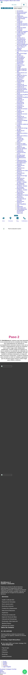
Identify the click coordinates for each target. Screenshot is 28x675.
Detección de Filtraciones (8, 610)
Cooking (19, 49)
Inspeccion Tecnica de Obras (9, 617)
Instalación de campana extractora (22, 85)
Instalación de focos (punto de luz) (22, 90)
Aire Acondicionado (22, 12)
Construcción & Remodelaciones (21, 38)
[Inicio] (3, 218)
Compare (5, 665)
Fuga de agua (5, 647)
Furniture (19, 66)
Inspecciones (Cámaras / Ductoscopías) (20, 79)
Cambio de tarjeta (21, 27)
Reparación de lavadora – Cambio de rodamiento (22, 182)
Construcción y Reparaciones (9, 608)
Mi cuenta (14, 4)
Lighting (19, 126)
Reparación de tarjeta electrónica (22, 195)
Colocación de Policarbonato (9, 619)
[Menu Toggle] (2, 2)
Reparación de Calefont (8, 625)
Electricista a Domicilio (7, 606)
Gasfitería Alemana (7, 656)
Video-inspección (21, 207)
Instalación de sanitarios (20, 112)
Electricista (4, 654)
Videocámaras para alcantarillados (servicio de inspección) (22, 211)
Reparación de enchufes (20, 174)
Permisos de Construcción (8, 614)
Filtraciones (20, 63)
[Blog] (17, 218)
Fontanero (4, 650)
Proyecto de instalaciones (20, 150)
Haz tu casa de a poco (7, 604)
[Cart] (23, 4)
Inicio (3, 221)
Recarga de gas (21, 155)
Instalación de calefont (20, 82)
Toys (18, 205)
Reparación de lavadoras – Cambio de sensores (22, 190)
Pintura (19, 142)
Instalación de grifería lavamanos (22, 95)
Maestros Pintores (6, 623)
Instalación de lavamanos (20, 104)
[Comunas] (10, 218)
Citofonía (19, 35)
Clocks (18, 36)
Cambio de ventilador (22, 31)
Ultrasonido (20, 206)
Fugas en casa (20, 65)
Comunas (10, 221)
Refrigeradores (20, 156)
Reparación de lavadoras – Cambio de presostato (22, 186)
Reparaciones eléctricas (20, 202)
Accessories (20, 11)
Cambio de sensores (22, 23)
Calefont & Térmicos (22, 17)
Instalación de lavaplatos (20, 107)
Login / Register (7, 666)
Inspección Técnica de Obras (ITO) (22, 76)
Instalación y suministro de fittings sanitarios (22, 120)
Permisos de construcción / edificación (20, 140)
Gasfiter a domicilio (22, 68)
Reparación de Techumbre (8, 602)
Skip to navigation (4, 0)
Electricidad (20, 59)
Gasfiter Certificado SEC (8, 599)
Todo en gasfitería (21, 204)
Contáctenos (24, 221)
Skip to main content (14, 0)
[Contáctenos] (24, 218)
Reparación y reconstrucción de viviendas (21, 199)
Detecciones (20, 56)
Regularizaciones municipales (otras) (22, 161)
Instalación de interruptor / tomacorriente (20, 101)
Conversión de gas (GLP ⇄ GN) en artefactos (21, 47)
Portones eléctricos (22, 148)
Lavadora (19, 123)
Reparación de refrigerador (20, 193)
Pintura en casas (21, 143)
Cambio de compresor (19, 22)
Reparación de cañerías (20, 168)
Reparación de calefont (20, 166)
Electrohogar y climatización (20, 62)
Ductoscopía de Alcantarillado (21, 58)
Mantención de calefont (20, 131)
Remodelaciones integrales (21, 163)
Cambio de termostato (19, 29)
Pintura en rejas (21, 147)
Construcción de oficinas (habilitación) (22, 43)
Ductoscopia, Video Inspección (10, 621)
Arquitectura (20, 16)
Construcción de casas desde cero (21, 41)
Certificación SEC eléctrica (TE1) (21, 33)
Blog (18, 221)
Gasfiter (19, 67)
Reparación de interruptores (20, 179)
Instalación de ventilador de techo (22, 117)
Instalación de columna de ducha (21, 87)
